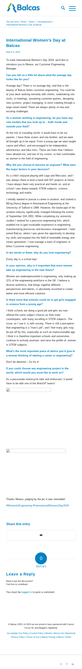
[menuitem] (61, 8)
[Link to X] (61, 664)
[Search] (61, 8)
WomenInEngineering (19, 505)
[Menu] (70, 8)
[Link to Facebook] (67, 664)
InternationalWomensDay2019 (51, 505)
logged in (26, 592)
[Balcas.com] (34, 8)
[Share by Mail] (41, 535)
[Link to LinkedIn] (73, 664)
